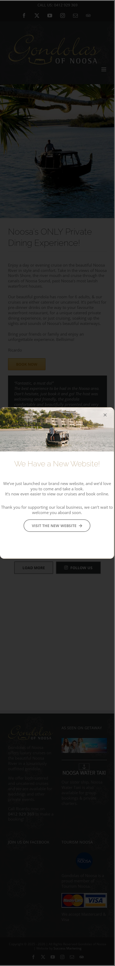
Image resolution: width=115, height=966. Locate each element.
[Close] (105, 415)
